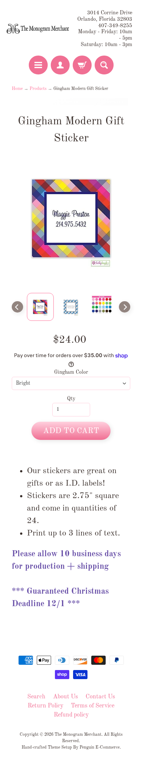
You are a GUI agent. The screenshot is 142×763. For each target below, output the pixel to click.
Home (17, 89)
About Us (65, 697)
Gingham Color (71, 372)
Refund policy (71, 715)
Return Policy (45, 706)
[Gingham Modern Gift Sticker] (40, 307)
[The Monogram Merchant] (38, 29)
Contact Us (100, 697)
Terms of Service (92, 706)
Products (38, 89)
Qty (71, 398)
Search (36, 697)
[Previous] (17, 307)
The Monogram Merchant (78, 734)
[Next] (124, 307)
